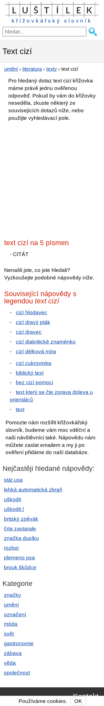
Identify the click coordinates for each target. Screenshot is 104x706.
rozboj (11, 548)
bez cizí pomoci (34, 382)
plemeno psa (19, 558)
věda (10, 663)
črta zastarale (20, 529)
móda (10, 624)
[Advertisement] (52, 178)
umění (11, 605)
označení (15, 614)
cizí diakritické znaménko (46, 342)
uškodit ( (14, 509)
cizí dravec (29, 332)
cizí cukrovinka (33, 363)
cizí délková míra (36, 351)
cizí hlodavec (31, 312)
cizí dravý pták (33, 322)
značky (12, 595)
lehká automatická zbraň (33, 490)
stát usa (13, 480)
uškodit (12, 499)
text (20, 409)
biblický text (30, 373)
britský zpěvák (21, 519)
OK (78, 701)
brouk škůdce (20, 567)
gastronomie (19, 643)
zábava (13, 653)
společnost (17, 673)
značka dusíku (21, 538)
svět (9, 634)
